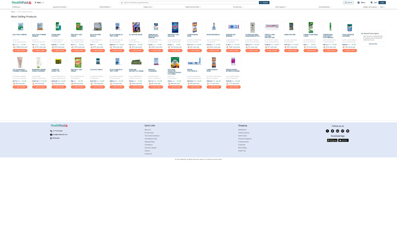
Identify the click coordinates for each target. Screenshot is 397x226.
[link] (21, 2)
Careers (147, 151)
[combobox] (191, 2)
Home (13, 12)
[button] (122, 3)
